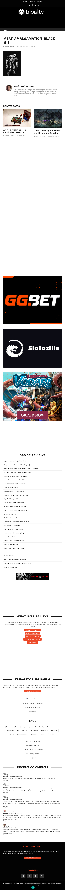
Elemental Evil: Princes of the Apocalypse (17, 563)
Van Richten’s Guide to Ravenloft (14, 484)
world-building (40, 727)
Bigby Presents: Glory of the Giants (15, 461)
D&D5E (34, 734)
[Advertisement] (34, 21)
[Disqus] (32, 168)
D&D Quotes (32, 758)
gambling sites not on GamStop (33, 703)
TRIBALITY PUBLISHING (32, 691)
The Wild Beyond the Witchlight (14, 480)
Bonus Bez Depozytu (32, 745)
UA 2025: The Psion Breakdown (12, 776)
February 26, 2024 (28, 46)
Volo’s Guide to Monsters (12, 537)
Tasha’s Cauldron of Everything (14, 491)
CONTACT (36, 630)
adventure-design (23, 734)
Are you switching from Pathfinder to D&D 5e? (14, 131)
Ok (33, 887)
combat (52, 734)
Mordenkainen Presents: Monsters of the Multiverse (21, 468)
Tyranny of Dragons (10, 567)
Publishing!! (32, 642)
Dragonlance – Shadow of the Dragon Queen (18, 465)
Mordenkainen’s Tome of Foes (13, 529)
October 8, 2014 (20, 135)
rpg (25, 727)
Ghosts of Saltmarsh (10, 514)
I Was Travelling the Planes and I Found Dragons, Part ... (48, 131)
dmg (12, 734)
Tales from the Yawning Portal (14, 548)
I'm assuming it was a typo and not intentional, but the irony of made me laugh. (29, 778)
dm (31, 727)
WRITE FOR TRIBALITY (32, 636)
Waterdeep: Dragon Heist (12, 525)
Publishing (39, 1)
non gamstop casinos (32, 754)
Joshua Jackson (40, 136)
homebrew (11, 730)
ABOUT (28, 630)
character (35, 730)
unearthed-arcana (23, 730)
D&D (18, 727)
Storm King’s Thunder (11, 552)
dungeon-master (53, 727)
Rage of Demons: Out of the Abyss (15, 559)
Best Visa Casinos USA (32, 741)
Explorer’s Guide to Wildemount (14, 502)
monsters (55, 730)
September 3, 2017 (53, 136)
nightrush (32, 711)
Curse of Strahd (9, 556)
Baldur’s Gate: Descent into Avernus (15, 510)
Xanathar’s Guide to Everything (14, 533)
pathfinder (45, 730)
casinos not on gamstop (32, 707)
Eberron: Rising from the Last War (15, 506)
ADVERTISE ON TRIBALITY (32, 639)
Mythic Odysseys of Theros (12, 499)
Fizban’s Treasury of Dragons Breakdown (17, 472)
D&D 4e (43, 734)
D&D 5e (10, 727)
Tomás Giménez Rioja (12, 46)
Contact (31, 1)
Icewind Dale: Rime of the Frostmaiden (16, 495)
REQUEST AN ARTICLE (32, 633)
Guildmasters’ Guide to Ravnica (14, 518)
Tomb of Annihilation (11, 544)
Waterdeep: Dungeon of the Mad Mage (16, 521)
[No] (63, 885)
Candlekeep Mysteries (11, 487)
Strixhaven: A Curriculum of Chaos (15, 476)
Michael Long (9, 135)
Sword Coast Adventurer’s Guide (14, 540)
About (24, 1)
